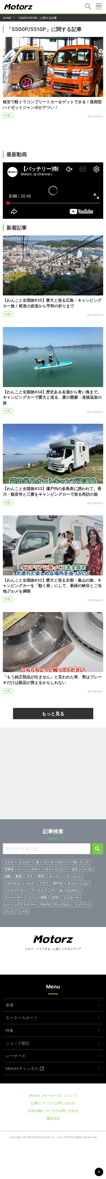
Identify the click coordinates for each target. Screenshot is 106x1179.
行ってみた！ (64, 904)
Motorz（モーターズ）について (53, 1095)
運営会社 (53, 1118)
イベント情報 (37, 897)
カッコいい (73, 876)
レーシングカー (29, 869)
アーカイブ (39, 890)
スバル (87, 869)
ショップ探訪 (17, 1043)
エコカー (25, 862)
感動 (8, 876)
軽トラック (81, 862)
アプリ (43, 883)
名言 (75, 869)
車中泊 (57, 883)
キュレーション (78, 883)
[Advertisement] (53, 775)
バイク (29, 883)
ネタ (30, 876)
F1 (53, 890)
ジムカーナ (71, 897)
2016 (55, 897)
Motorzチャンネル (22, 1068)
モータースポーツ (56, 862)
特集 (8, 115)
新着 (10, 1005)
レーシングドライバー (20, 904)
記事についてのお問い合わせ (53, 1103)
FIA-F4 (45, 904)
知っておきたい (70, 890)
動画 (19, 876)
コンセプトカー (15, 890)
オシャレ (55, 876)
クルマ (9, 862)
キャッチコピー (56, 869)
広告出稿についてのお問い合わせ (53, 1111)
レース (23, 911)
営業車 (9, 869)
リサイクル (12, 883)
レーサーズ (15, 1055)
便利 (41, 876)
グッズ (9, 911)
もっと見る (53, 713)
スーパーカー (14, 897)
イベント (84, 904)
